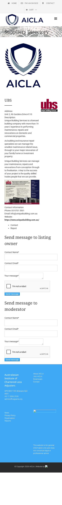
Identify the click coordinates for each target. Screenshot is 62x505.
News (7, 413)
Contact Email (12, 263)
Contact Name (12, 252)
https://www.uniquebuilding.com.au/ (22, 220)
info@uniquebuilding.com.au (24, 213)
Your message (12, 276)
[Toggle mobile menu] (55, 18)
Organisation (10, 418)
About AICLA (38, 374)
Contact (36, 382)
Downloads (37, 379)
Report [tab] (14, 228)
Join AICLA (37, 376)
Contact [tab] (14, 225)
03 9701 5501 (17, 210)
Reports (8, 421)
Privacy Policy (10, 415)
